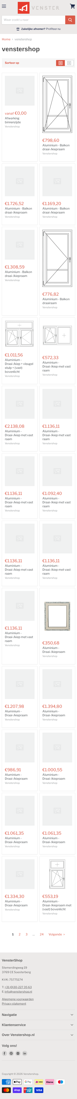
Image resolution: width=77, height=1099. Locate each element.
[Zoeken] (70, 20)
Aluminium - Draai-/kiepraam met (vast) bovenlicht (56, 905)
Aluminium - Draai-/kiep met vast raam (56, 366)
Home (6, 39)
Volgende (55, 934)
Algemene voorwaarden (18, 999)
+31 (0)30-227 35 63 (18, 987)
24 (42, 934)
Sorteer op (12, 63)
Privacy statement (14, 1003)
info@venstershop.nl (18, 991)
